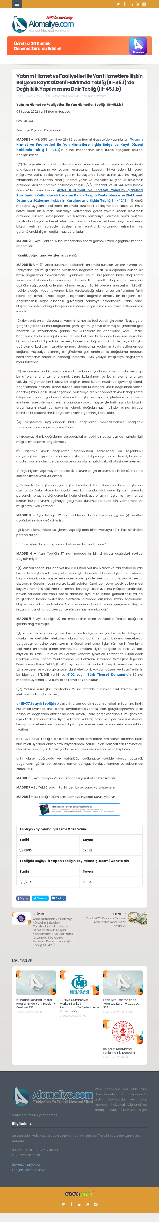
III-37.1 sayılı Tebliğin (38, 703)
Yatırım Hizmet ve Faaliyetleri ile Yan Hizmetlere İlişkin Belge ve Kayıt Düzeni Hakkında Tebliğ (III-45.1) (79, 144)
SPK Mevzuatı (71, 96)
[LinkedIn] (131, 4)
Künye (40, 1170)
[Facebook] (125, 4)
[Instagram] (144, 4)
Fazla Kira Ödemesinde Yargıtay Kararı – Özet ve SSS (121, 1003)
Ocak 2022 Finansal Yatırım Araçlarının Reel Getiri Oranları (106, 922)
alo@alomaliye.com (27, 1164)
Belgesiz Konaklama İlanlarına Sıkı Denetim (119, 1051)
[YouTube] (137, 4)
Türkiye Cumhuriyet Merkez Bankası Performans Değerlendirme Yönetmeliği (79, 1005)
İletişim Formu (22, 1170)
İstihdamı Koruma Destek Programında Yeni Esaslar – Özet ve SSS (35, 1003)
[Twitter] (118, 4)
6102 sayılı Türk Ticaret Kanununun (99, 674)
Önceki (41, 914)
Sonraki (117, 914)
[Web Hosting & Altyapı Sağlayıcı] (79, 1194)
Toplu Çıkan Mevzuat (93, 96)
